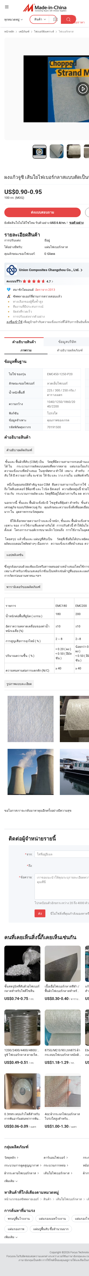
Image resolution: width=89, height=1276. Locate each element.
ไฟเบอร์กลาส (66, 31)
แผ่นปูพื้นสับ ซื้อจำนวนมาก (50, 1229)
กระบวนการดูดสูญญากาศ (21, 1165)
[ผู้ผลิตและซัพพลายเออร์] (44, 7)
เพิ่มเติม (9, 1237)
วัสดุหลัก (10, 1157)
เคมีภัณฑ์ (24, 31)
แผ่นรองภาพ (16, 1229)
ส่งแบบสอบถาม (42, 212)
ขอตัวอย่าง (76, 222)
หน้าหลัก (9, 31)
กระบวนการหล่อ (54, 1165)
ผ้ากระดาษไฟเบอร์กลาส (20, 1173)
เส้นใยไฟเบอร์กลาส (57, 1173)
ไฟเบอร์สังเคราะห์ (44, 31)
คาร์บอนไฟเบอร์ (54, 1157)
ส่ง (40, 913)
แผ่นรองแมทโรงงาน (52, 1218)
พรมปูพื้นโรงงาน (19, 1218)
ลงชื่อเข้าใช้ (14, 322)
